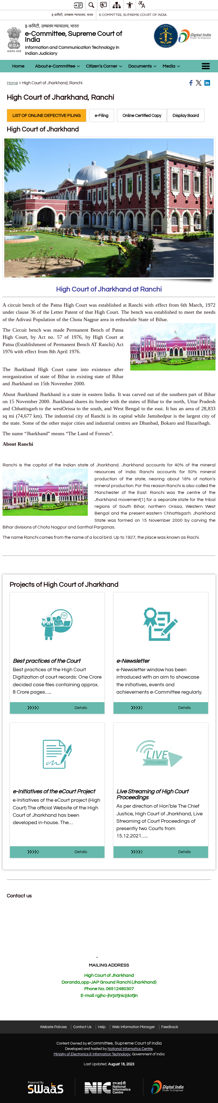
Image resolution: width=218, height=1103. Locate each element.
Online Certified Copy (142, 115)
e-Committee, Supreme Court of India (133, 14)
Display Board (186, 115)
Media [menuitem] (169, 66)
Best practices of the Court (46, 661)
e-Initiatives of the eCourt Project (54, 791)
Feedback (169, 1027)
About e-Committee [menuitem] (55, 66)
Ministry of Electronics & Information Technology (92, 1054)
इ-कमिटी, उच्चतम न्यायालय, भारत (72, 14)
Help (102, 1027)
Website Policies (53, 1027)
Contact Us (82, 1027)
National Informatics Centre (130, 1049)
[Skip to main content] (78, 5)
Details (81, 708)
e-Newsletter (132, 661)
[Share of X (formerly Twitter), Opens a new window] (199, 82)
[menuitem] (91, 5)
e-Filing (101, 115)
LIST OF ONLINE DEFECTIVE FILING (46, 115)
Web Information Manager (133, 1027)
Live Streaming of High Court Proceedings (152, 794)
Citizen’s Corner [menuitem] (102, 66)
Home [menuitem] (18, 66)
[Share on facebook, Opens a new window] (191, 82)
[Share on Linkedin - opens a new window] (207, 82)
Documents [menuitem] (140, 66)
